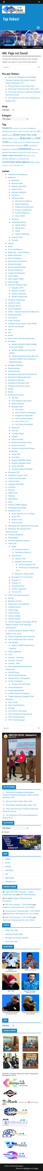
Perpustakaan (13, 538)
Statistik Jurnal (13, 672)
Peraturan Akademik (15, 535)
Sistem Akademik (14, 651)
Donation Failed (14, 303)
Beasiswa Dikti (17, 183)
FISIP (32, 139)
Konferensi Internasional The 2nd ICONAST (19, 907)
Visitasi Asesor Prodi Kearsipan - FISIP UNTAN (22, 911)
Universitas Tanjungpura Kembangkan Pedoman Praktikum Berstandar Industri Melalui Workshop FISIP (21, 80)
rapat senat (35, 152)
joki (26, 145)
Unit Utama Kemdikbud (24, 424)
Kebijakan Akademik (15, 365)
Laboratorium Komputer (17, 478)
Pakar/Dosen (13, 499)
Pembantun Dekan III (23, 552)
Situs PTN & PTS (21, 421)
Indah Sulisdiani (14, 320)
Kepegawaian (6, 149)
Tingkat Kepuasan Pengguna (18, 693)
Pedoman (15, 219)
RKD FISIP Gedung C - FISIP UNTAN (18, 904)
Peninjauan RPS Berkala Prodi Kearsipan (23, 526)
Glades (36, 1168)
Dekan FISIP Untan (31, 131)
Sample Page (13, 610)
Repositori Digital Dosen (24, 574)
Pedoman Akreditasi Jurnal (22, 442)
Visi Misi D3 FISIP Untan (17, 711)
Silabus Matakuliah (22, 234)
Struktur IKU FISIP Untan (21, 684)
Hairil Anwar (13, 318)
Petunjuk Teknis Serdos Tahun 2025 (21, 86)
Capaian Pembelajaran (16, 273)
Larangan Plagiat (18, 433)
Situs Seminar (17, 522)
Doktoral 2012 (20, 559)
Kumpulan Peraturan (16, 395)
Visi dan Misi (16, 592)
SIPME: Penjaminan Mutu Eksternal (21, 636)
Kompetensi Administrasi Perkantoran (22, 374)
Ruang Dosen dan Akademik (18, 604)
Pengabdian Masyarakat (24, 415)
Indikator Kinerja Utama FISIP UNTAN (22, 323)
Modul (17, 231)
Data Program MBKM (16, 279)
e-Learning (16, 139)
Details (6, 832)
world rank (34, 1102)
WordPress (27, 1168)
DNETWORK (9, 878)
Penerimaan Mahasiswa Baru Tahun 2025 (23, 89)
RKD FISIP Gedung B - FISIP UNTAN (18, 917)
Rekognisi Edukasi (15, 601)
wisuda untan (19, 165)
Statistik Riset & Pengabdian (19, 678)
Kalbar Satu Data (11, 930)
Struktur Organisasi (19, 589)
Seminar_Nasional (9, 159)
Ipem (10, 329)
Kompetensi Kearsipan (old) (18, 383)
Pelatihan (5, 152)
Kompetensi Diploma (16, 380)
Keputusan (15, 427)
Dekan (14, 546)
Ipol (9, 332)
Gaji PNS (15, 398)
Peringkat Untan (21, 152)
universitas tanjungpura (16, 162)
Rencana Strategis (18, 291)
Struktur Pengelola (15, 681)
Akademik (7, 127)
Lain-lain (15, 430)
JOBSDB (8, 867)
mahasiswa (24, 149)
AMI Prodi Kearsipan (28, 894)
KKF (6, 874)
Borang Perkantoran (15, 270)
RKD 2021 (27, 155)
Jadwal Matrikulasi (22, 204)
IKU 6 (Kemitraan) (8, 145)
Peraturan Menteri (18, 445)
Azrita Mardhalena (15, 249)
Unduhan (11, 708)
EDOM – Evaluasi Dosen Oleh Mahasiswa (23, 312)
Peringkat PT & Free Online (22, 577)
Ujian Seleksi (20, 216)
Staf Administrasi (18, 586)
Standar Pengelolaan (19, 296)
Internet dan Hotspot (16, 326)
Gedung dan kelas (15, 315)
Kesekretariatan (14, 368)
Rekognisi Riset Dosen (23, 562)
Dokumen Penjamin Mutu (17, 285)
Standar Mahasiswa (19, 294)
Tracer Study (13, 702)
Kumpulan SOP (14, 472)
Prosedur (15, 240)
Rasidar (11, 598)
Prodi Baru (16, 457)
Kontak (10, 389)
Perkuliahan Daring (19, 222)
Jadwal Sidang (20, 225)
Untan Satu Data (11, 941)
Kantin (10, 335)
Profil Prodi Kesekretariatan (18, 595)
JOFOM (7, 863)
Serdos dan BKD (18, 466)
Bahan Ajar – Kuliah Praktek (18, 252)
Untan (32, 162)
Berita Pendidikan (15, 258)
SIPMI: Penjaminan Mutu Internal (20, 639)
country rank (22, 1102)
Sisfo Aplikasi (13, 642)
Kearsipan (11, 341)
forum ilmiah (13, 142)
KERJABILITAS (10, 881)
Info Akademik (19, 146)
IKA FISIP (20, 142)
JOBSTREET (9, 870)
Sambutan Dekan (14, 607)
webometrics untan (7, 165)
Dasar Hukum (13, 276)
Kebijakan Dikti (17, 407)
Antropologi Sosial (7, 131)
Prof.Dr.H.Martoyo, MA (27, 564)
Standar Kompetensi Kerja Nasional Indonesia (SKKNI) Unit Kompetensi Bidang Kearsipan (23, 359)
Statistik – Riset (14, 663)
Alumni (11, 243)
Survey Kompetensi (15, 687)
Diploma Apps (13, 282)
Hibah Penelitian (18, 404)
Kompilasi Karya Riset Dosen (19, 386)
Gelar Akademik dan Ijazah (22, 401)
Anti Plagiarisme (31, 128)
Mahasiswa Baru (36, 149)
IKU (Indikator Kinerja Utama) (31, 142)
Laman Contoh (13, 481)
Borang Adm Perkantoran (17, 261)
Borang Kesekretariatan (17, 267)
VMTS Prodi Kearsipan (16, 720)
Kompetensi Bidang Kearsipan (19, 377)
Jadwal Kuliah (17, 189)
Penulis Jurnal (17, 519)
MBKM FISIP (12, 493)
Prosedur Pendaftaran (23, 210)
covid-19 (21, 131)
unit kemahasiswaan (22, 159)
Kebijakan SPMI (17, 288)
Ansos (10, 246)
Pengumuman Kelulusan (24, 207)
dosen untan (7, 138)
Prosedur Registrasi (22, 213)
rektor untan (7, 155)
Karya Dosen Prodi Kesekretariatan (21, 338)
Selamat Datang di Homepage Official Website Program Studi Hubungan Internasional (21, 625)
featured (25, 138)
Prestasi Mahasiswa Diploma (19, 540)
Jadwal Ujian (20, 228)
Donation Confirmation (16, 300)
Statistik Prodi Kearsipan (17, 675)
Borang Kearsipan (14, 264)
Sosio (10, 654)
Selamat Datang (14, 616)
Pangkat (15, 436)
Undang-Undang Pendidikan (22, 469)
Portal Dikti (16, 454)
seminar (33, 155)
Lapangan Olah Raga (16, 484)
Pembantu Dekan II (22, 549)
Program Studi (17, 237)
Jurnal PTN (16, 516)
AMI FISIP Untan (22, 128)
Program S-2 (16, 583)
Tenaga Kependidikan (16, 690)
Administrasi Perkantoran (17, 174)
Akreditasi (15, 128)
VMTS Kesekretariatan (16, 717)
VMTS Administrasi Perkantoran (20, 714)
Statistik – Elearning (15, 657)
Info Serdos (19, 409)
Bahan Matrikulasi (15, 255)
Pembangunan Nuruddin (17, 508)
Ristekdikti (18, 155)
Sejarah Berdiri (14, 613)
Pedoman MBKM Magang (17, 505)
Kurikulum (15, 195)
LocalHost (12, 487)
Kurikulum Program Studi (17, 475)
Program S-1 (16, 580)
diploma (10, 135)
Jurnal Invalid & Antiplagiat (25, 412)
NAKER (7, 859)
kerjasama (14, 149)
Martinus (11, 490)
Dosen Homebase (14, 309)
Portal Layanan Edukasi (24, 418)
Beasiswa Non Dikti (19, 186)
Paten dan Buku (17, 439)
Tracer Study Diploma (16, 705)
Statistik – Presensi (15, 660)
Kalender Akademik (19, 192)
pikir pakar (29, 152)
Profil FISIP (12, 543)
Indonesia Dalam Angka (14, 934)
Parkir (10, 502)
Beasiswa (15, 131)
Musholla (11, 496)
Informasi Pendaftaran (23, 201)
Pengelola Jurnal (14, 511)
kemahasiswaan (32, 146)
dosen (16, 134)
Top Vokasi (11, 19)
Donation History (14, 306)
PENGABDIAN (13, 152)
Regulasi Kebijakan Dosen (21, 460)
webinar (37, 162)
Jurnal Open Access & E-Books (23, 514)
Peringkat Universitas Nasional (16, 938)
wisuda (14, 165)
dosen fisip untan (29, 134)
